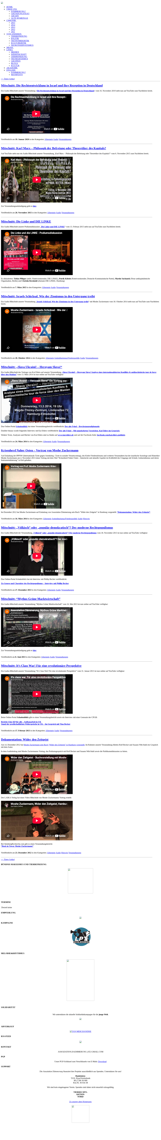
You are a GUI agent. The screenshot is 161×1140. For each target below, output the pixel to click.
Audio (55, 139)
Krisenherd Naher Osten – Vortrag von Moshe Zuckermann (39, 450)
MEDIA (10, 47)
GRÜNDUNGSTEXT (20, 14)
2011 (13, 32)
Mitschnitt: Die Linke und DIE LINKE (26, 221)
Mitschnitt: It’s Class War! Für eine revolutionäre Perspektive (41, 665)
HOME (9, 7)
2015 (13, 23)
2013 (13, 27)
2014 (13, 25)
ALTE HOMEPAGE (19, 18)
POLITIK (15, 38)
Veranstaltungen (65, 139)
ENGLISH (11, 70)
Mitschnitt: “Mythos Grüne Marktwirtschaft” (30, 598)
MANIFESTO (17, 75)
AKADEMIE (12, 68)
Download (102, 1061)
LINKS (9, 50)
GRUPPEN (16, 61)
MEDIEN (15, 52)
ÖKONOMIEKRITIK (20, 41)
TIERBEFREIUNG (19, 36)
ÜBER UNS (11, 9)
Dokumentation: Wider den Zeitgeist (24, 739)
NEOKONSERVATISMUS (22, 45)
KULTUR (15, 65)
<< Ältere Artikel (8, 79)
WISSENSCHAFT (19, 54)
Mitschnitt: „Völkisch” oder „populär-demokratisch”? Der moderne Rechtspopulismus (57, 527)
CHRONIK (11, 20)
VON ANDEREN (14, 34)
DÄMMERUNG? (18, 11)
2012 (13, 29)
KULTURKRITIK (18, 43)
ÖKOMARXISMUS (19, 59)
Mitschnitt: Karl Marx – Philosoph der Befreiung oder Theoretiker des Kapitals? (53, 148)
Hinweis (86, 519)
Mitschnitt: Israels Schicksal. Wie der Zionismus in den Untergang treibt (48, 296)
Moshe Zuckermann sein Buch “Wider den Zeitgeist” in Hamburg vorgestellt (54, 745)
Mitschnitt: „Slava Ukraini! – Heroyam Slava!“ (31, 367)
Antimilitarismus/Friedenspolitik (67, 358)
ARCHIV (15, 16)
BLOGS (14, 63)
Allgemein (49, 139)
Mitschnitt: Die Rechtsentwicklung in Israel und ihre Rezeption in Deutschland (52, 85)
